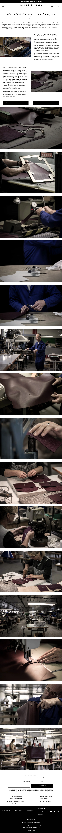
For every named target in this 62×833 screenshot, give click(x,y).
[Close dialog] (52, 395)
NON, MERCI (42, 435)
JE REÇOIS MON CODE (42, 420)
